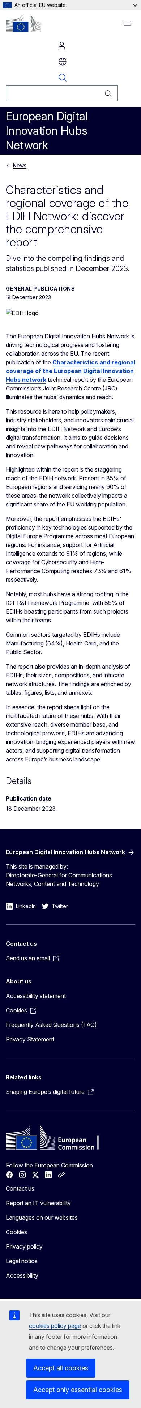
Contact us (20, 1188)
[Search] (108, 93)
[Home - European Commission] (23, 23)
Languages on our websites (42, 1217)
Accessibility (22, 1275)
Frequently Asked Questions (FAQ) (51, 1024)
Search (62, 77)
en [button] (62, 62)
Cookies (16, 1232)
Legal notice (22, 1261)
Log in (62, 46)
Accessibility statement (36, 995)
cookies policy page (55, 1325)
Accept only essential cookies (77, 1390)
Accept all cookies (60, 1368)
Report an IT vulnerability (38, 1203)
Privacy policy (24, 1246)
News (19, 165)
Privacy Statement (30, 1039)
